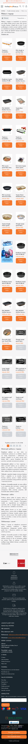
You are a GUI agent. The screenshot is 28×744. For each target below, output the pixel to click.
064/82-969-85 (21, 2)
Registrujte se (4, 682)
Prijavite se (5, 704)
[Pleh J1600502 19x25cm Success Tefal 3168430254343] (7, 101)
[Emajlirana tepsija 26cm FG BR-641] (21, 275)
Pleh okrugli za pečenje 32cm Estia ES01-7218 (20, 51)
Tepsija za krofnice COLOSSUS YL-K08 (20, 427)
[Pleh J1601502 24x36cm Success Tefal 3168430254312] (21, 72)
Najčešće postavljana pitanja (7, 673)
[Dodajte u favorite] (10, 46)
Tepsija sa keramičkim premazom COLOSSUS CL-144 (7, 427)
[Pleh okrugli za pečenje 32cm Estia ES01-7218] (21, 43)
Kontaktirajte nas (5, 671)
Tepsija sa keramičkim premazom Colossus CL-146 (20, 138)
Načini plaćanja (4, 688)
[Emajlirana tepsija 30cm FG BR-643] (21, 246)
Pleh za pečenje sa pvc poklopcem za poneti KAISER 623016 (21, 369)
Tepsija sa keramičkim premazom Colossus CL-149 (6, 51)
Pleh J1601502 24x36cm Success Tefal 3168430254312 (20, 80)
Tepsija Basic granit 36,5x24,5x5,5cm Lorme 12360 (20, 109)
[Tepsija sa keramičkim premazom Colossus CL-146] (21, 130)
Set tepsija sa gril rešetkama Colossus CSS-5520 (7, 398)
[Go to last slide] (4, 563)
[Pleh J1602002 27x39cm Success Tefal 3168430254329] (21, 304)
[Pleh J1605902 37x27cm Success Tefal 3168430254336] (7, 304)
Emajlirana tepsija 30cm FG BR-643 (21, 253)
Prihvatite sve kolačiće (14, 732)
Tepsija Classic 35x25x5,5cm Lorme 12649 (21, 196)
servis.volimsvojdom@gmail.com (14, 0)
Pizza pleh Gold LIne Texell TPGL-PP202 (6, 340)
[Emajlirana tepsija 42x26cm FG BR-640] (7, 72)
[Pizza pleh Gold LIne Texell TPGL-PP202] (7, 332)
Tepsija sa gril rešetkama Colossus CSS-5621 (20, 398)
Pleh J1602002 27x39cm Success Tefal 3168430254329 (20, 311)
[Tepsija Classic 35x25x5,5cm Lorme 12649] (21, 188)
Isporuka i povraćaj (5, 690)
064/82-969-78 (14, 2)
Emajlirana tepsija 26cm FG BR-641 (21, 282)
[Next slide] (24, 563)
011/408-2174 (7, 2)
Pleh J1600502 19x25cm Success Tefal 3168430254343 (6, 109)
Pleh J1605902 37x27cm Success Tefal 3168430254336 (6, 311)
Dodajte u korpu (7, 58)
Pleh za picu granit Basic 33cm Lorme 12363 (6, 167)
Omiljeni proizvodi (5, 686)
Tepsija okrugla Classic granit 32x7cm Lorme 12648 (6, 225)
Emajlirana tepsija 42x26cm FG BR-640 (7, 80)
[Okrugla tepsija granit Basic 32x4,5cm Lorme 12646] (21, 217)
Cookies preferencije (14, 741)
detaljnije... (21, 590)
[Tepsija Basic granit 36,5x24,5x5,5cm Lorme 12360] (21, 101)
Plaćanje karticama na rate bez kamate (10, 669)
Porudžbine (3, 684)
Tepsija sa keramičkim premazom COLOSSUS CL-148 (7, 138)
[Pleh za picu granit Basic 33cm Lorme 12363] (7, 159)
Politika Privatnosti (5, 661)
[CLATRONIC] (6, 566)
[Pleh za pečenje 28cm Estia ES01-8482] (7, 188)
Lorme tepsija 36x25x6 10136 (5, 369)
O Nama (3, 657)
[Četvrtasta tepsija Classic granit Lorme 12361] (21, 159)
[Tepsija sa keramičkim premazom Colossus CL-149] (7, 43)
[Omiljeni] (23, 6)
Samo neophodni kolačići (14, 736)
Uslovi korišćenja (5, 659)
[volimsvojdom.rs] (11, 6)
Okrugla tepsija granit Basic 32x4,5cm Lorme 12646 (20, 225)
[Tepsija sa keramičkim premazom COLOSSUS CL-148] (7, 130)
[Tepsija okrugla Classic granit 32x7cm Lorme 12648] (7, 217)
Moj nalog (3, 680)
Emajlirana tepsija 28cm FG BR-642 (7, 282)
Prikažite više (4, 34)
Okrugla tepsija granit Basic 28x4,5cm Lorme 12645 (20, 340)
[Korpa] (26, 6)
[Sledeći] (25, 446)
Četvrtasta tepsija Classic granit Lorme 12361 (21, 167)
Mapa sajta (4, 663)
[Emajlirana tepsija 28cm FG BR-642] (7, 275)
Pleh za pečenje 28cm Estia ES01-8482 (6, 196)
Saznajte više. (15, 728)
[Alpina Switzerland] (21, 566)
